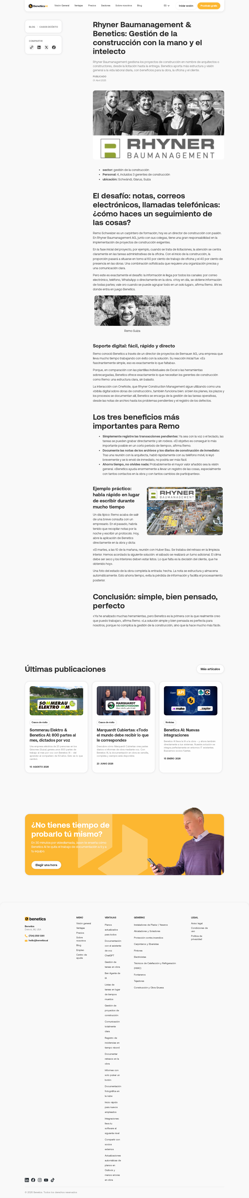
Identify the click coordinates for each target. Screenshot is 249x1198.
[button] (105, 5)
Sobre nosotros (81, 939)
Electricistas (140, 957)
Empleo (80, 950)
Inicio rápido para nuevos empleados (111, 1107)
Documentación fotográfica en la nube (113, 1091)
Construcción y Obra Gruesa (149, 987)
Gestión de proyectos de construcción (112, 1010)
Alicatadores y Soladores (147, 931)
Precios (80, 933)
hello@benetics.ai (38, 940)
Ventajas (80, 928)
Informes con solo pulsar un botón (112, 1075)
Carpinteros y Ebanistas (146, 944)
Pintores (138, 950)
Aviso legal (197, 923)
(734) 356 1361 (36, 935)
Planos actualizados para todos (111, 929)
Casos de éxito (48, 27)
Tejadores (139, 981)
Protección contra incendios (148, 937)
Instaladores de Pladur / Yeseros (151, 924)
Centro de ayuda (81, 956)
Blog (32, 27)
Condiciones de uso (199, 929)
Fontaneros (140, 974)
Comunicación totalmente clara (112, 1026)
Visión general (83, 923)
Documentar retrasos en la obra (112, 1059)
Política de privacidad (196, 938)
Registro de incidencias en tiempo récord (112, 1043)
